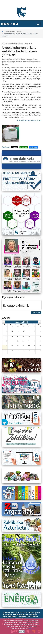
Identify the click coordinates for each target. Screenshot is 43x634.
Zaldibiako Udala (10, 4)
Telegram (34, 147)
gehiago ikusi (36, 313)
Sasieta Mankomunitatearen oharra (29, 120)
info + (30, 628)
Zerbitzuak (28, 43)
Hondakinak (18, 43)
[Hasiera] (2, 31)
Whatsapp (24, 147)
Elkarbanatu (6, 147)
